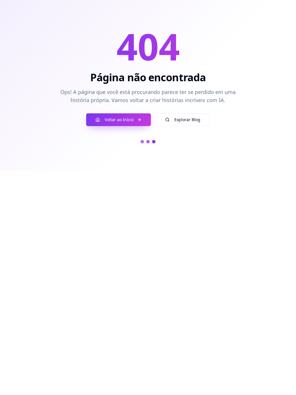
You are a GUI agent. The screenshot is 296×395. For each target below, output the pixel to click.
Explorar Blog (187, 119)
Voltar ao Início (119, 119)
